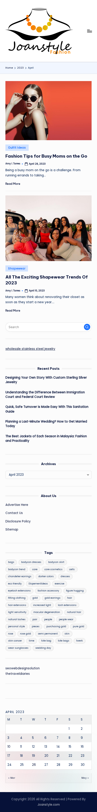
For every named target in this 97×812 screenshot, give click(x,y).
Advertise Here (16, 505)
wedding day (43, 648)
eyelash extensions (19, 590)
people (48, 619)
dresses (65, 576)
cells (72, 569)
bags (11, 562)
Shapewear (16, 268)
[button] (87, 327)
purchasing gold (56, 626)
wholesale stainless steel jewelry (30, 349)
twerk (79, 640)
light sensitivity (17, 612)
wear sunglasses (18, 648)
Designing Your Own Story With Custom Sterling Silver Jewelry (46, 379)
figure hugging (75, 590)
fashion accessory (48, 590)
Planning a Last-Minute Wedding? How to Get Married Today (46, 423)
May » (85, 778)
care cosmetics (53, 569)
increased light (42, 605)
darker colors (46, 576)
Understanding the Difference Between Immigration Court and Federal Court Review (45, 394)
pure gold (78, 626)
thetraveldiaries (17, 674)
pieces (35, 626)
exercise (59, 583)
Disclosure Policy (18, 521)
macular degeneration (46, 612)
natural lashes (16, 619)
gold (35, 598)
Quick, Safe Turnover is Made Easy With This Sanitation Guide (46, 409)
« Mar (11, 778)
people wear (66, 619)
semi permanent (48, 633)
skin (67, 633)
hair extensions (17, 605)
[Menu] (89, 31)
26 (34, 765)
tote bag (46, 640)
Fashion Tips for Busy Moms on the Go (46, 156)
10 (8, 747)
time (31, 640)
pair (34, 619)
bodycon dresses (31, 562)
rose (10, 633)
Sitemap (11, 529)
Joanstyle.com (48, 804)
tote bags (63, 640)
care (34, 569)
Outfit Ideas (17, 147)
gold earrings (52, 598)
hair (69, 598)
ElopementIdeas (38, 583)
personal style (16, 626)
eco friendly (15, 583)
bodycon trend (16, 569)
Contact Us (14, 513)
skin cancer (15, 640)
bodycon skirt (56, 562)
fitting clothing (16, 598)
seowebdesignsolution (22, 668)
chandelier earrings (19, 576)
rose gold (25, 633)
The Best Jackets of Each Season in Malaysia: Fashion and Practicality (46, 438)
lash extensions (67, 605)
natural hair (74, 612)
